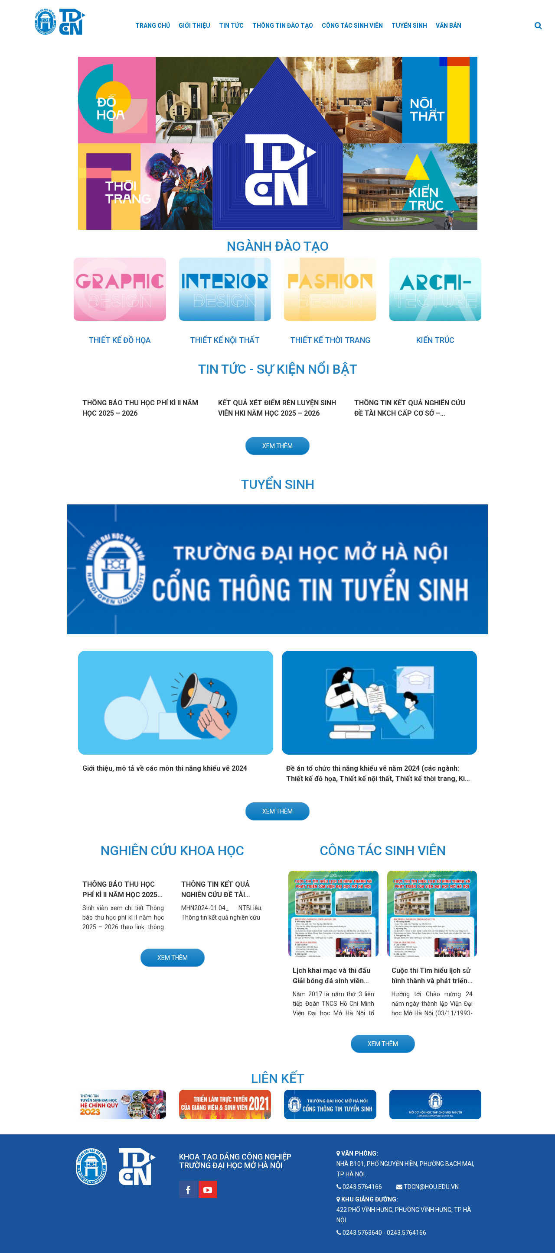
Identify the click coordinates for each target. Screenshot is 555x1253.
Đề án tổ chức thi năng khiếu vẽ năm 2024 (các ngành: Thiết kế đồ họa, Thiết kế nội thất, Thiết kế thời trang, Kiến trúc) (379, 778)
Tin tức (231, 25)
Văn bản (448, 25)
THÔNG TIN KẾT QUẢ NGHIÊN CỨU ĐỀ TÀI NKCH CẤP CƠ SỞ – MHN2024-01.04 (409, 413)
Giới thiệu (194, 25)
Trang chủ (152, 25)
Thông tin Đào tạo (282, 25)
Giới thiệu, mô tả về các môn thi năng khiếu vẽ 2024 (164, 768)
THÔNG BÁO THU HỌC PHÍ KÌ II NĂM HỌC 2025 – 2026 (122, 894)
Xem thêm (277, 445)
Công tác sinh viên (352, 25)
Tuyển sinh (409, 25)
